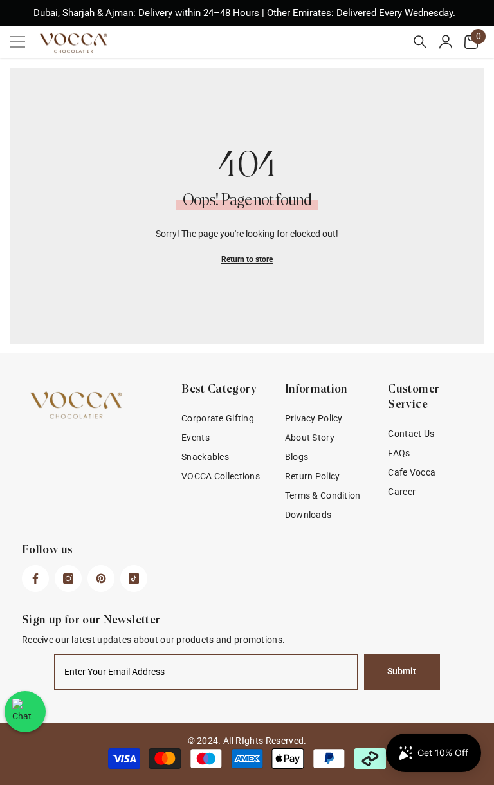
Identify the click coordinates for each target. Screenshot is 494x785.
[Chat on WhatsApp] (25, 711)
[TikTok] (133, 578)
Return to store (247, 259)
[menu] (17, 42)
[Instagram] (68, 578)
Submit (401, 671)
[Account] (445, 42)
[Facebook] (35, 578)
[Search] (420, 42)
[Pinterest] (100, 578)
